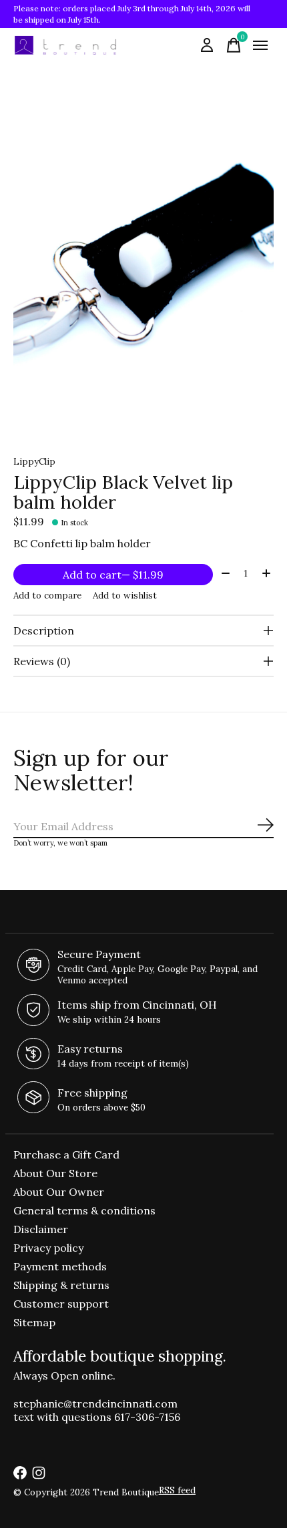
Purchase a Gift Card (66, 1154)
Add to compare (47, 595)
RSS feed (177, 1490)
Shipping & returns (61, 1285)
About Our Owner (58, 1191)
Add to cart (113, 574)
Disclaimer (40, 1229)
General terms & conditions (84, 1210)
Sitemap (34, 1322)
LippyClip (34, 461)
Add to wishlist (125, 595)
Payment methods (60, 1266)
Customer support (61, 1303)
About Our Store (55, 1173)
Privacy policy (48, 1247)
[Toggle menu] (260, 45)
